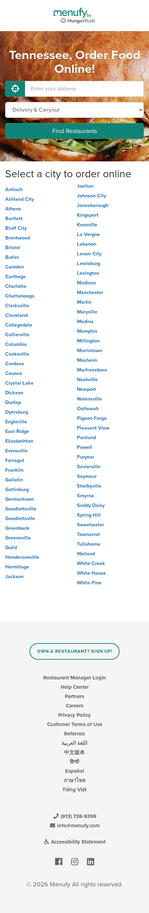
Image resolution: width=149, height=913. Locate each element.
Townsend (88, 534)
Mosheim (87, 360)
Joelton (85, 186)
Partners (74, 696)
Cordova (14, 364)
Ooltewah (88, 409)
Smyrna (85, 496)
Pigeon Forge (92, 418)
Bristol (12, 248)
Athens (13, 209)
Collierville (17, 335)
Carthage (15, 277)
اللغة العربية (74, 743)
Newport (86, 389)
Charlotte (15, 286)
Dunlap (13, 402)
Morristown (89, 351)
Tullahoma (88, 544)
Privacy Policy (74, 715)
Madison (86, 283)
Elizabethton (19, 441)
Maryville (87, 312)
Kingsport (87, 215)
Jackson (14, 577)
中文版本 (74, 752)
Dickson (14, 393)
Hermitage (17, 567)
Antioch (14, 189)
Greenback (17, 528)
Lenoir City (89, 254)
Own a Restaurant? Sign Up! (74, 651)
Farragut (14, 460)
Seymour (87, 476)
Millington (88, 341)
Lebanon (86, 244)
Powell (84, 447)
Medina (85, 321)
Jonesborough (92, 205)
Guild (11, 547)
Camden (14, 267)
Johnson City (91, 196)
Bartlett (14, 219)
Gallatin (14, 480)
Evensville (16, 451)
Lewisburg (88, 263)
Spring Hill (89, 515)
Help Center (75, 687)
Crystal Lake (19, 383)
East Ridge (17, 431)
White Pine (89, 583)
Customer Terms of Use (74, 724)
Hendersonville (22, 557)
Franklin (14, 470)
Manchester (90, 292)
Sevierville (88, 467)
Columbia (16, 344)
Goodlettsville (20, 509)
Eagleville (16, 422)
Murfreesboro (92, 370)
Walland (86, 554)
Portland (86, 438)
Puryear (85, 457)
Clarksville (17, 306)
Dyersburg (16, 412)
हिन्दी (74, 762)
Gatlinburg (17, 489)
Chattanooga (19, 296)
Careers (75, 706)
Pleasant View (93, 428)
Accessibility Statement (78, 842)
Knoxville (87, 225)
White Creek (91, 563)
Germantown (19, 499)
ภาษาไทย (75, 780)
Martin (84, 302)
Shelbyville (89, 486)
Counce (13, 373)
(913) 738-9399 (77, 816)
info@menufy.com (78, 825)
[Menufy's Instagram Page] (74, 862)
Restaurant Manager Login (74, 678)
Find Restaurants (74, 131)
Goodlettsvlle (20, 518)
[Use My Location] (15, 89)
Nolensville (89, 399)
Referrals (74, 734)
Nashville (87, 380)
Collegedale (18, 325)
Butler (12, 257)
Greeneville (18, 538)
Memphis (87, 331)
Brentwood (17, 238)
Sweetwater (90, 525)
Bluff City (16, 228)
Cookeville (17, 354)
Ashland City (19, 199)
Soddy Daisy (91, 505)
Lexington (88, 273)
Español (74, 771)
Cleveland (16, 315)
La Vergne (88, 234)
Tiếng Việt (74, 790)
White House (91, 573)
